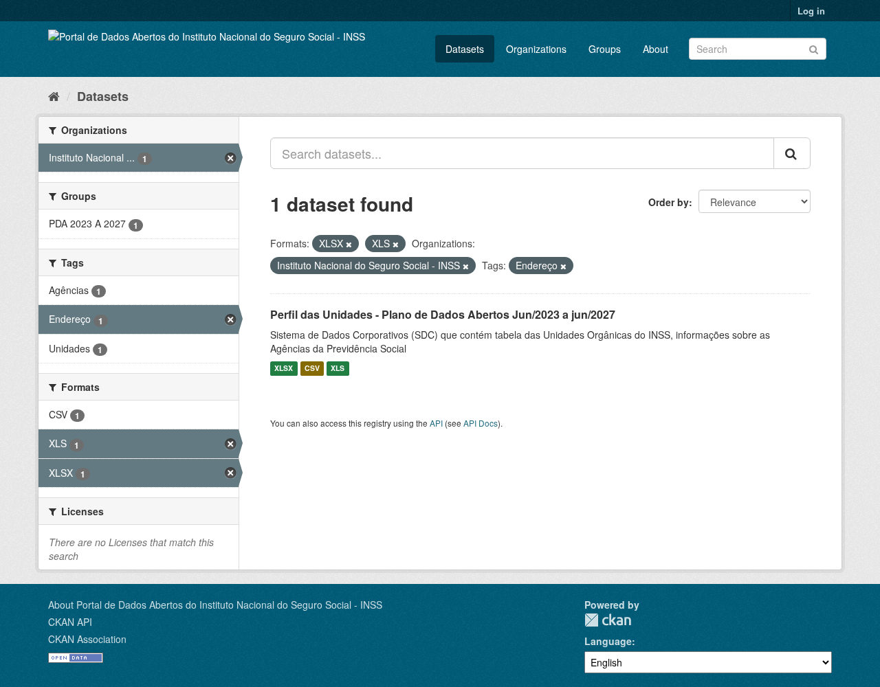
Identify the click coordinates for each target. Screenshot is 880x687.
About (655, 49)
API (436, 423)
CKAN (607, 620)
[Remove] (349, 243)
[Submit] (814, 48)
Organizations (536, 49)
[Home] (54, 95)
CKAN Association (87, 639)
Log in (811, 10)
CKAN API (70, 622)
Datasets (465, 49)
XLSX (283, 368)
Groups (604, 49)
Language (608, 641)
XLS (337, 368)
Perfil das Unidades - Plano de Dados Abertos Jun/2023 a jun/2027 (442, 314)
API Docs (480, 423)
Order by (668, 202)
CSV (312, 368)
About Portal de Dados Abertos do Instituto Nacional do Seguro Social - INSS (215, 604)
